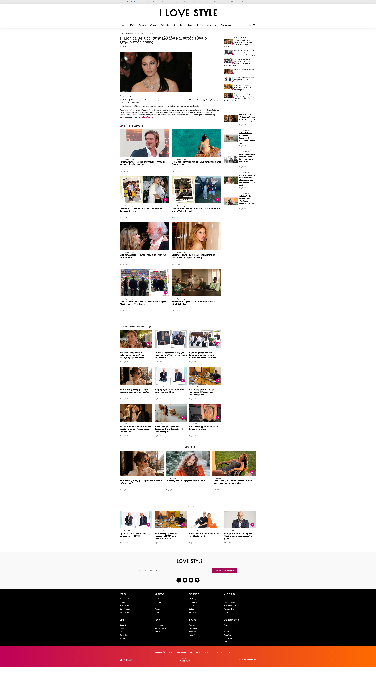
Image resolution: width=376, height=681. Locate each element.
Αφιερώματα (212, 25)
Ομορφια (189, 447)
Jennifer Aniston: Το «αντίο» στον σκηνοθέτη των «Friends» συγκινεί (143, 256)
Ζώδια (200, 25)
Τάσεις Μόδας (125, 599)
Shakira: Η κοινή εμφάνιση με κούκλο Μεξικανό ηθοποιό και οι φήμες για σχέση (194, 256)
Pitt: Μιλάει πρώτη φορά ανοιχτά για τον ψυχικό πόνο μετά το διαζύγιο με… (142, 163)
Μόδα (132, 25)
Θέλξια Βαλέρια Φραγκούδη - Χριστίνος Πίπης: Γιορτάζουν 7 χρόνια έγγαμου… (169, 429)
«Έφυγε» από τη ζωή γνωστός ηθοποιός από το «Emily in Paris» (194, 302)
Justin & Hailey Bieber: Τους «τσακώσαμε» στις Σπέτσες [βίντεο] (142, 209)
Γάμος (190, 25)
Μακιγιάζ (158, 602)
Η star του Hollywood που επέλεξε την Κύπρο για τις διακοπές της (196, 163)
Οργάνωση (193, 628)
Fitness (192, 606)
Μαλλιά (218, 478)
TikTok (230, 652)
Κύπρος (227, 625)
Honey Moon (193, 635)
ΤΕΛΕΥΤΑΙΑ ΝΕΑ (240, 37)
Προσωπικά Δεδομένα (163, 652)
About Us (146, 652)
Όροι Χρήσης (181, 652)
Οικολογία (228, 638)
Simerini (156, 2)
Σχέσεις (192, 609)
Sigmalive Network (134, 2)
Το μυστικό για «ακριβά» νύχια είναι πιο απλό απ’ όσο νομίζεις (135, 390)
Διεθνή (226, 632)
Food (182, 25)
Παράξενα (227, 635)
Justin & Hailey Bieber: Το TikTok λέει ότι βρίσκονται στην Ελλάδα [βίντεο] (196, 209)
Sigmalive (147, 2)
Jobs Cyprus (245, 2)
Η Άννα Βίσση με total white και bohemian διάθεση (203, 427)
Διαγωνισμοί (226, 25)
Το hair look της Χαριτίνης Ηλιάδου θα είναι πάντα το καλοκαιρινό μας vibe (232, 482)
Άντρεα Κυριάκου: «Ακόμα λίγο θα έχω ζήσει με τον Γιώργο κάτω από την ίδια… (135, 429)
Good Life (123, 625)
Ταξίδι (122, 638)
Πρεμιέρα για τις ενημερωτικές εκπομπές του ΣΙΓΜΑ (169, 390)
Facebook (208, 652)
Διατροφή (193, 602)
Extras (226, 642)
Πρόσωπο (173, 478)
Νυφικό (192, 625)
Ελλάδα (226, 628)
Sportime (165, 2)
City (185, 2)
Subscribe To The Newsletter (225, 570)
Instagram (220, 652)
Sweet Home (124, 628)
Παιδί (122, 632)
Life (174, 25)
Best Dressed (125, 609)
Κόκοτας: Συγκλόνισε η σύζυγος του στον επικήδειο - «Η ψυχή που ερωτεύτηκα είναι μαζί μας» (244, 53)
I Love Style (194, 2)
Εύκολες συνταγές (161, 628)
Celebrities (165, 25)
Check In (217, 2)
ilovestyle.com (252, 659)
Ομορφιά (142, 25)
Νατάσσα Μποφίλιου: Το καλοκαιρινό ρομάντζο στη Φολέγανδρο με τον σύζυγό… (133, 355)
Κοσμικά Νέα (229, 609)
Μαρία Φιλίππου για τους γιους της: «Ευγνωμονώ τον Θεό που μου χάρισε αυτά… (247, 180)
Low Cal (157, 632)
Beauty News (159, 599)
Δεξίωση (192, 632)
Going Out (123, 635)
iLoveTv (189, 506)
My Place (234, 2)
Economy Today (176, 2)
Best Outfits (196, 424)
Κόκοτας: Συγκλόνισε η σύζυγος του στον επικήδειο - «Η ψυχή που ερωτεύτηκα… (171, 355)
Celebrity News (128, 350)
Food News (159, 625)
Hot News (127, 424)
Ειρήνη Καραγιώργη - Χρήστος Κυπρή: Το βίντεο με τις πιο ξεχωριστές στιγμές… (247, 159)
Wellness (153, 25)
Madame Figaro (206, 2)
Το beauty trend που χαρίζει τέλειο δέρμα (185, 481)
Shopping (123, 602)
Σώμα (125, 387)
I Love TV (161, 387)
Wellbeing (192, 599)
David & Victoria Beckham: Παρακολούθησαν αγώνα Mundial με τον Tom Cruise (143, 302)
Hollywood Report (145, 33)
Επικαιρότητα (231, 619)
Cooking (226, 2)
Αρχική (123, 25)
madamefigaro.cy (147, 117)
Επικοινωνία (195, 652)
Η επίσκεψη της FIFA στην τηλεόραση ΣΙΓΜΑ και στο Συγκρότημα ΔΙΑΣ (201, 392)
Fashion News (125, 612)
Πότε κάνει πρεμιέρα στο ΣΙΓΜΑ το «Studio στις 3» (204, 534)
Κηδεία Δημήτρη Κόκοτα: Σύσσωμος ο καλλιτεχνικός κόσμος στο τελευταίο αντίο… (203, 355)
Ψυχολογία (193, 612)
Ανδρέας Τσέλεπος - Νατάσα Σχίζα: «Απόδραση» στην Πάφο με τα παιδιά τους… (247, 201)
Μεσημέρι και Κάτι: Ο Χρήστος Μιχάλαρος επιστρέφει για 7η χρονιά (238, 536)
